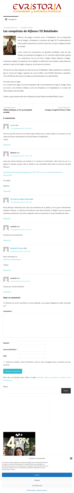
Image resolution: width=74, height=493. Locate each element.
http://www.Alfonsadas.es (12, 259)
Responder (7, 145)
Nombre (6, 343)
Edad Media (24, 28)
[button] (71, 458)
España (30, 28)
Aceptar (37, 475)
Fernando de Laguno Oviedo (20, 199)
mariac (12, 125)
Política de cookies (30, 490)
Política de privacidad (41, 490)
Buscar (5, 386)
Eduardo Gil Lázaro (16, 248)
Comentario (7, 311)
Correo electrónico (10, 349)
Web (5, 356)
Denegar (37, 480)
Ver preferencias (37, 485)
